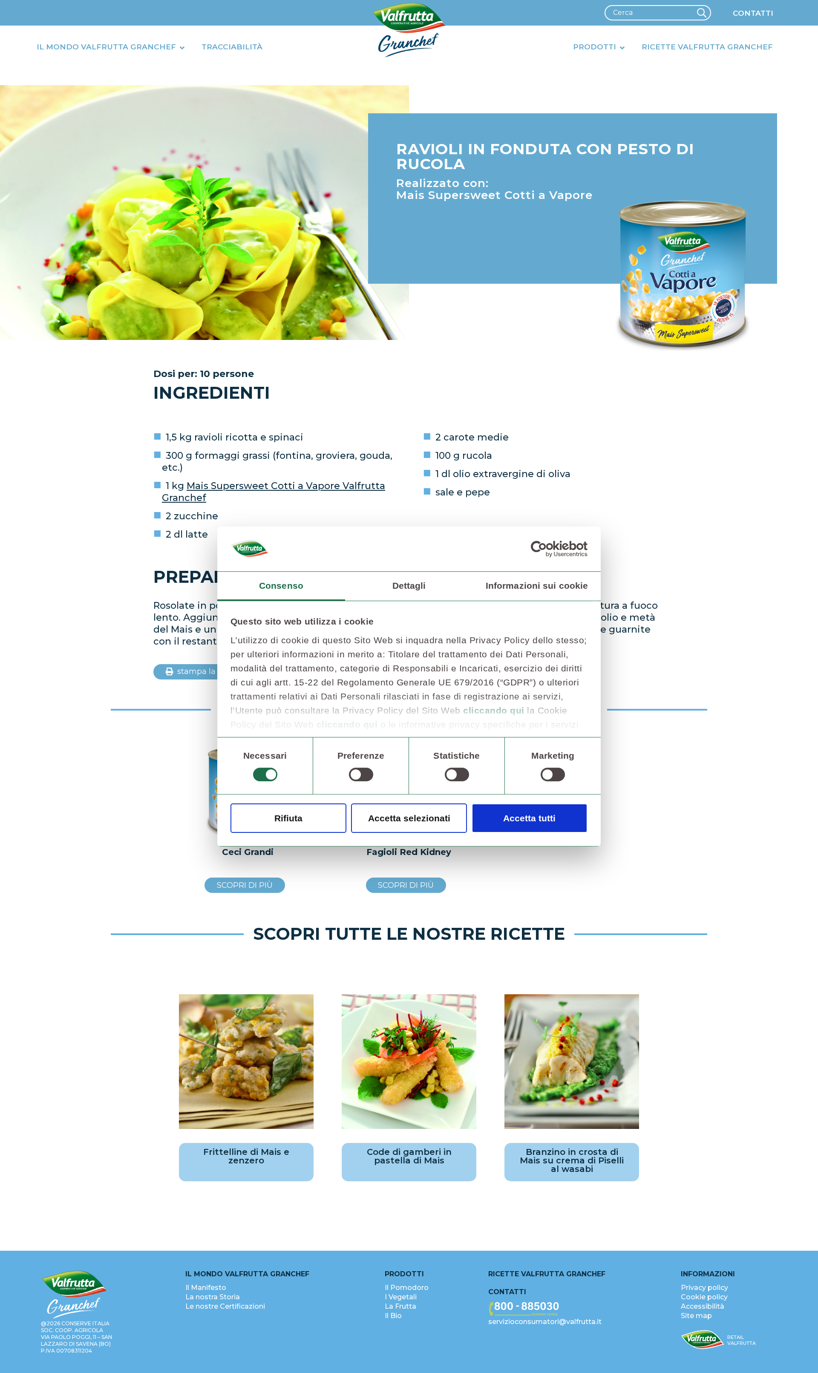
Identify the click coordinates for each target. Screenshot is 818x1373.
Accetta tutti (529, 818)
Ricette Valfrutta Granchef (546, 1274)
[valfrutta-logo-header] (409, 30)
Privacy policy (704, 1288)
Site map (696, 1316)
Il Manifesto (205, 1288)
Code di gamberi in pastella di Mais (409, 1156)
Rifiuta (288, 818)
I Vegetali (401, 1297)
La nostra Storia (212, 1297)
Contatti (507, 1292)
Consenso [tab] (281, 585)
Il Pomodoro (407, 1288)
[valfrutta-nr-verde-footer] (574, 1309)
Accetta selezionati (409, 818)
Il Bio (393, 1316)
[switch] (361, 774)
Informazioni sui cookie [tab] (537, 585)
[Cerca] (701, 12)
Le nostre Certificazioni (225, 1306)
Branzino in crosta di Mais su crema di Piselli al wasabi (572, 1160)
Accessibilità (702, 1306)
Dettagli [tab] (409, 585)
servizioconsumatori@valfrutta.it (545, 1322)
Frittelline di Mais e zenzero (246, 1156)
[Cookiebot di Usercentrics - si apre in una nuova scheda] (550, 549)
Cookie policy (704, 1297)
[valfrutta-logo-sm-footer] (703, 1339)
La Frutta (400, 1306)
